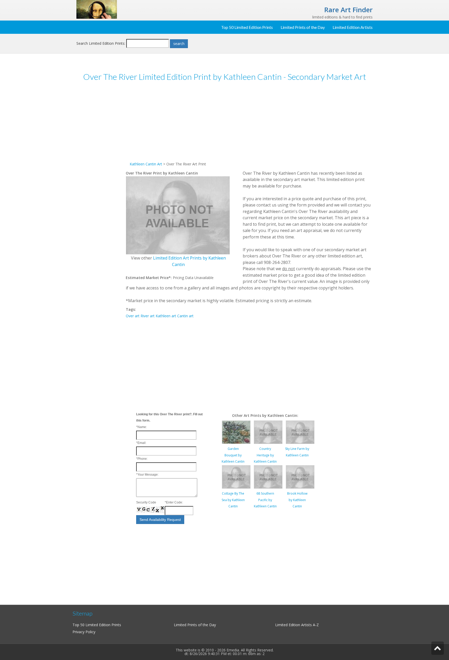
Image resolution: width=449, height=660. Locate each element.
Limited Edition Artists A (295, 624)
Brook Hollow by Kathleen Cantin (297, 499)
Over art (133, 315)
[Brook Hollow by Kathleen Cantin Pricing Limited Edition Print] (300, 476)
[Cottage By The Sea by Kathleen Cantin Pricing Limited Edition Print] (236, 476)
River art (148, 315)
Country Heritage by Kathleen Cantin (265, 455)
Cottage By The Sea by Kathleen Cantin (233, 499)
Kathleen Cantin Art (146, 163)
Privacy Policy (83, 631)
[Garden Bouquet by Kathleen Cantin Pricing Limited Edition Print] (236, 431)
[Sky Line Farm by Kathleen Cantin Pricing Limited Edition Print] (300, 431)
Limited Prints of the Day (303, 27)
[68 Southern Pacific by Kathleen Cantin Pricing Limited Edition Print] (268, 476)
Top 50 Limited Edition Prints (247, 27)
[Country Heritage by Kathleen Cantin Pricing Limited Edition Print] (268, 431)
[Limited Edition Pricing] (96, 9)
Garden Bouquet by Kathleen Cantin (233, 455)
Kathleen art (166, 315)
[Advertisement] (101, 166)
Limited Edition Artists (353, 27)
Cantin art (185, 315)
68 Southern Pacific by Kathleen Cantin (265, 499)
